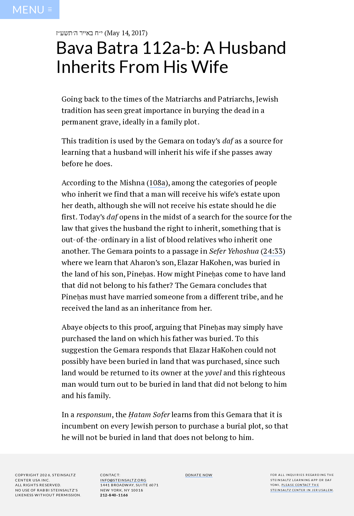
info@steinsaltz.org (123, 480)
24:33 (273, 251)
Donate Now (199, 475)
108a (157, 182)
